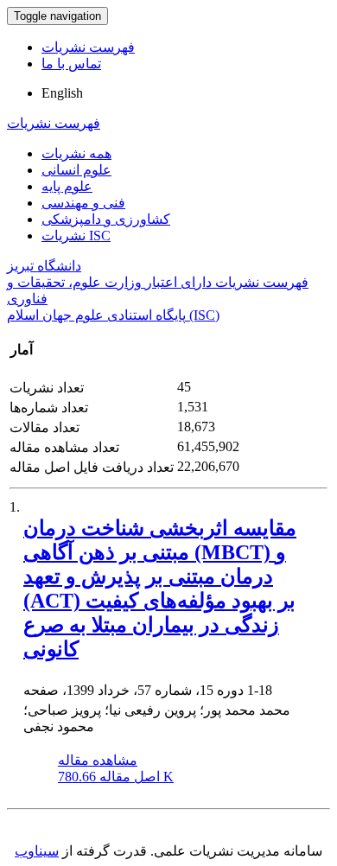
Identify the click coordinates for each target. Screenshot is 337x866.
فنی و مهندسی (83, 202)
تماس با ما (71, 63)
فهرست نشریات (88, 47)
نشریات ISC (76, 235)
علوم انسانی (76, 169)
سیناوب (37, 851)
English (62, 93)
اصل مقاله (116, 776)
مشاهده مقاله (97, 760)
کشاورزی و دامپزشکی (105, 219)
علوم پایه (66, 186)
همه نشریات (76, 153)
